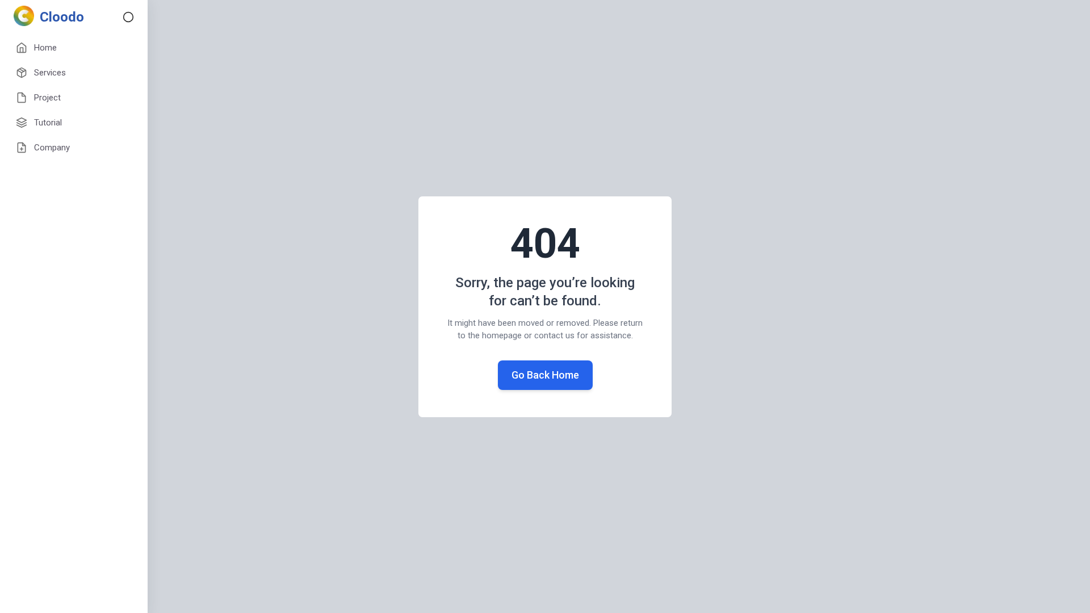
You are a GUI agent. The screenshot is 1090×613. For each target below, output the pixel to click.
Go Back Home (545, 375)
